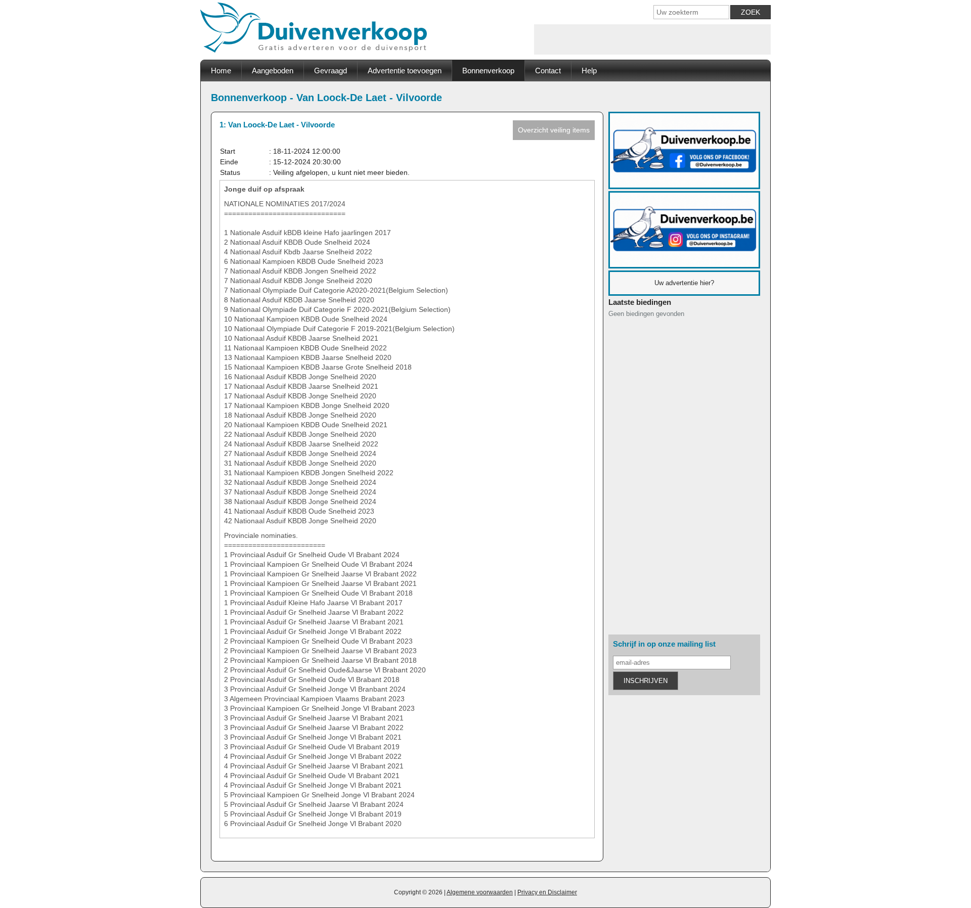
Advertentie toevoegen (405, 70)
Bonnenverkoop (488, 70)
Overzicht (554, 130)
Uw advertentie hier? (684, 283)
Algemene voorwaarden (480, 892)
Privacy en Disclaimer (547, 892)
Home (221, 70)
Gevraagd (330, 70)
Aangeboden (272, 70)
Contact (548, 70)
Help (589, 70)
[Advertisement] (652, 39)
